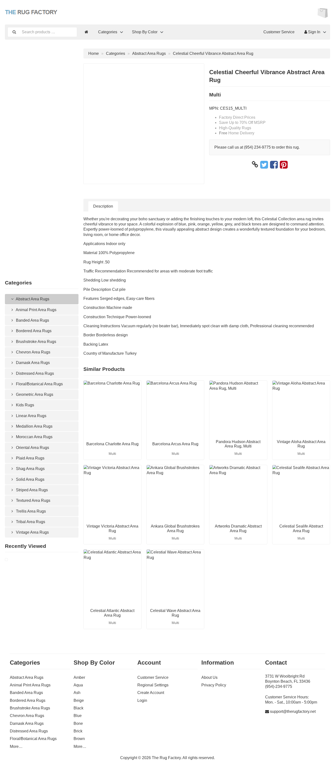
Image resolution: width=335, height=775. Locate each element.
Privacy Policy (213, 685)
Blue (78, 716)
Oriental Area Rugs (32, 448)
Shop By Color (144, 32)
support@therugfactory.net (293, 711)
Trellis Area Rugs (30, 511)
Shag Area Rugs (30, 469)
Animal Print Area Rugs (35, 310)
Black (78, 708)
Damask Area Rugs (32, 363)
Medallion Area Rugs (33, 426)
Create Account (150, 693)
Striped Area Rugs (31, 490)
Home (93, 53)
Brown (79, 739)
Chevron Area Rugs (32, 352)
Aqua (78, 685)
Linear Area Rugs (30, 416)
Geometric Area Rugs (34, 394)
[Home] (86, 31)
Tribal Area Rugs (30, 522)
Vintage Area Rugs (32, 532)
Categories (107, 32)
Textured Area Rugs (32, 500)
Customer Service (279, 32)
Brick (78, 731)
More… (16, 746)
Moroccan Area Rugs (33, 437)
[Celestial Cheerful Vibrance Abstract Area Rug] (12, 559)
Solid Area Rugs (29, 479)
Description (103, 206)
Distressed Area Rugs (34, 373)
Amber (79, 677)
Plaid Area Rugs (29, 458)
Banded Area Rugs (32, 320)
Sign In (313, 32)
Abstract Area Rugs (32, 299)
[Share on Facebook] (274, 164)
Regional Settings (152, 685)
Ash (77, 693)
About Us (209, 677)
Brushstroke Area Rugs (35, 342)
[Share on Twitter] (264, 164)
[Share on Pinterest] (284, 164)
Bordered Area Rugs (33, 331)
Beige (79, 700)
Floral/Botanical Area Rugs (39, 384)
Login (142, 700)
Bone (78, 723)
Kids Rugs (24, 405)
